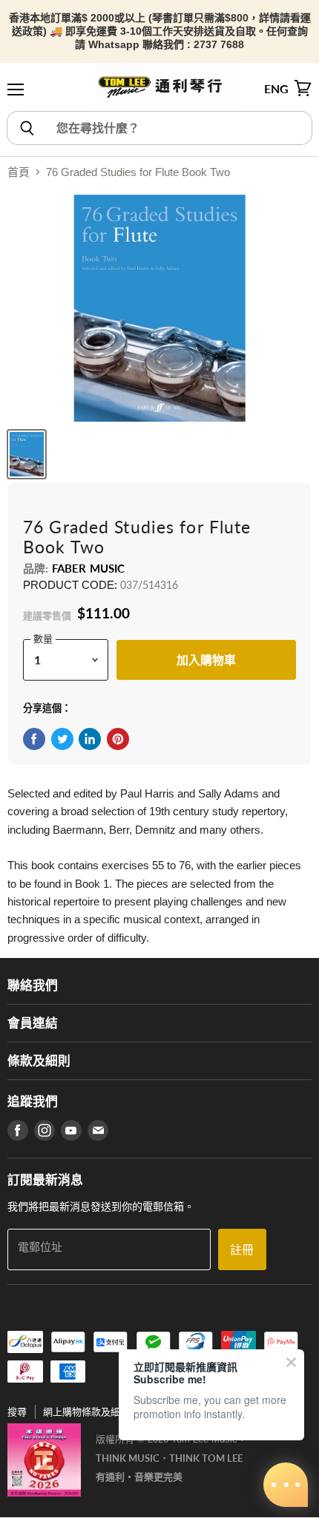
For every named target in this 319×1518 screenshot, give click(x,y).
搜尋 (17, 1411)
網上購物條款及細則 (86, 1411)
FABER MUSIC (88, 568)
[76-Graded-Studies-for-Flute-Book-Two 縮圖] (26, 454)
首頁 (18, 172)
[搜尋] (26, 128)
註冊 (242, 1249)
